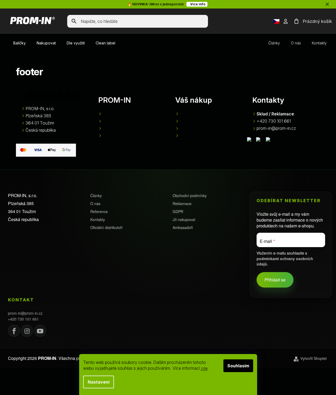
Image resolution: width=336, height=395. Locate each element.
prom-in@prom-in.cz (25, 313)
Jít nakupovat (184, 219)
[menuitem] (19, 43)
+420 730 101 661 (23, 319)
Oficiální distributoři (106, 227)
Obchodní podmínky (197, 121)
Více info (197, 4)
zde (204, 368)
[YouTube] (40, 331)
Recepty (110, 135)
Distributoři (189, 114)
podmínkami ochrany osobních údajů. (285, 261)
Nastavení (98, 382)
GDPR (185, 135)
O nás (296, 43)
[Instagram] (27, 331)
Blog (106, 121)
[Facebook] (14, 331)
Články (274, 43)
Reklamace (189, 128)
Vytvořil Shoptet (313, 358)
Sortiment (111, 114)
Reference (99, 211)
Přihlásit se (275, 280)
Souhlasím (238, 365)
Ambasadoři (113, 128)
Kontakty (319, 43)
